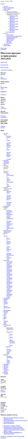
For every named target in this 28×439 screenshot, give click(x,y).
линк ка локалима (3, 391)
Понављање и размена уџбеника (12, 425)
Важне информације (9, 423)
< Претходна (4, 70)
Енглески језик (4, 64)
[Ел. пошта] (4, 48)
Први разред (4, 62)
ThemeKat (9, 436)
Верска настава (4, 67)
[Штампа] (3, 49)
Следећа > (9, 70)
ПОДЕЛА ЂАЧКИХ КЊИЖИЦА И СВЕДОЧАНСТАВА (13, 433)
